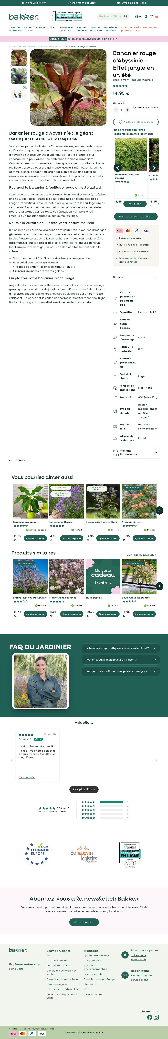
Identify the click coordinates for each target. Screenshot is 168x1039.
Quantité (119, 103)
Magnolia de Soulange (63, 597)
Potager (41, 27)
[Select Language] (138, 17)
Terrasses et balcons (66, 29)
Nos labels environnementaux (96, 967)
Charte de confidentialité (62, 989)
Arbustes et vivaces (49, 46)
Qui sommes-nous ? (96, 955)
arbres (83, 285)
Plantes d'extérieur (15, 29)
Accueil (12, 46)
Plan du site (16, 969)
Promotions (150, 27)
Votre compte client (59, 965)
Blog (86, 989)
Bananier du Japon (24, 521)
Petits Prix (137, 29)
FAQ (49, 955)
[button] (91, 16)
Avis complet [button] (27, 777)
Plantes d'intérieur (82, 29)
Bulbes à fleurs (29, 29)
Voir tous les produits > (136, 216)
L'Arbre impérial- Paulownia (29, 597)
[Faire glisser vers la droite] (154, 168)
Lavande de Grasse (61, 521)
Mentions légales (57, 984)
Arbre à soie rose (132, 521)
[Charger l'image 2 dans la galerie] (19, 58)
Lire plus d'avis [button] (84, 789)
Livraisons (90, 984)
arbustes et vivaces (63, 294)
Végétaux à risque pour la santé (62, 996)
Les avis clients (93, 974)
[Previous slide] (11, 760)
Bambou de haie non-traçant (128, 176)
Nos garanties (92, 960)
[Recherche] (125, 16)
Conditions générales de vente (62, 972)
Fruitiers (52, 27)
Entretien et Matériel (111, 29)
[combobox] (113, 16)
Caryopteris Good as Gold (101, 521)
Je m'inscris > (84, 922)
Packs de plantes (126, 29)
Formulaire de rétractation (63, 979)
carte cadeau (94, 597)
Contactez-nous (57, 960)
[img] (26, 734)
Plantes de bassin (96, 29)
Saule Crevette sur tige (136, 597)
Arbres (65, 46)
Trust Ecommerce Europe (100, 979)
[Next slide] (156, 760)
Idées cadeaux (93, 994)
